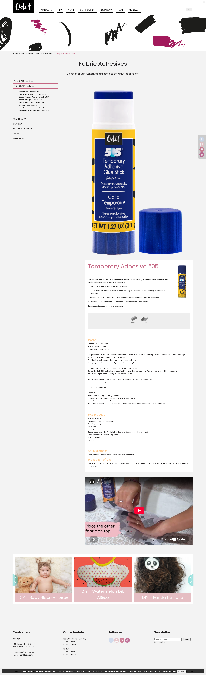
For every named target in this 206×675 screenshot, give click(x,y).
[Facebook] (201, 139)
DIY (60, 10)
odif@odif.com (26, 655)
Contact (134, 10)
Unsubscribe (159, 642)
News (71, 10)
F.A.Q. (120, 10)
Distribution (87, 10)
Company (106, 10)
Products (46, 10)
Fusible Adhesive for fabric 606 (32, 94)
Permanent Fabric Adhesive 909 (33, 102)
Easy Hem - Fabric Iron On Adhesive (34, 108)
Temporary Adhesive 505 (30, 92)
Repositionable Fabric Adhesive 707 (34, 97)
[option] (139, 511)
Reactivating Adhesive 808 (30, 100)
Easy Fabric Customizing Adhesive (34, 111)
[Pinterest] (201, 149)
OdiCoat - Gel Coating (28, 105)
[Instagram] (201, 144)
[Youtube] (201, 154)
